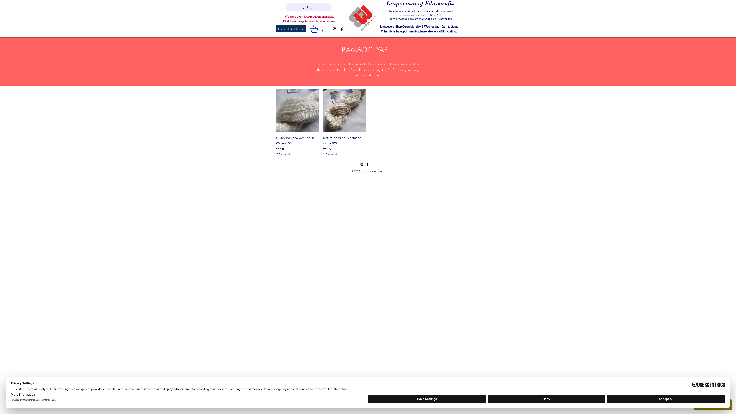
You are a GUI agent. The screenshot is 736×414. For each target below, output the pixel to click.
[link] (318, 29)
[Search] (458, 18)
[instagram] (334, 29)
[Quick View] (297, 110)
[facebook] (341, 29)
